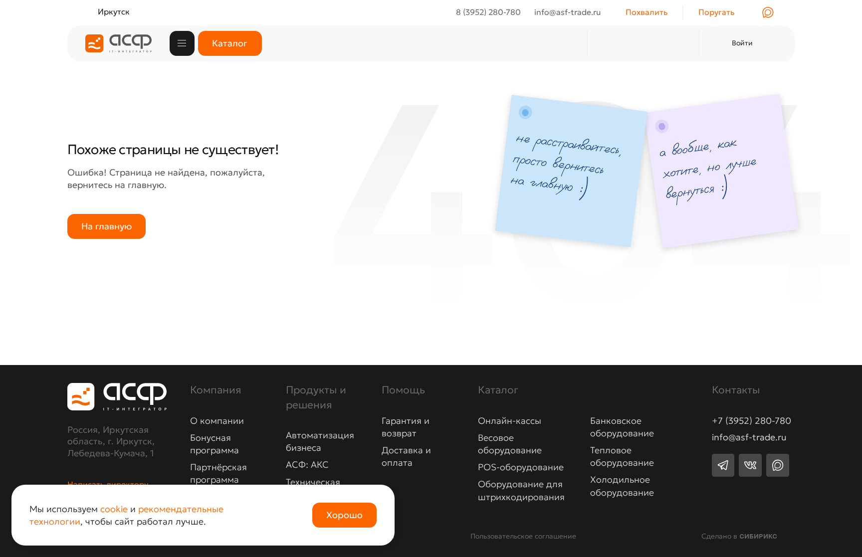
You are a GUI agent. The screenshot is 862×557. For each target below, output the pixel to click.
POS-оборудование (521, 467)
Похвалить (646, 12)
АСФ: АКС (307, 464)
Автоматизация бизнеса (320, 441)
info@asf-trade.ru (749, 437)
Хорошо (344, 515)
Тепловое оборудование (622, 456)
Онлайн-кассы (509, 420)
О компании (217, 420)
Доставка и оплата (406, 456)
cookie (114, 509)
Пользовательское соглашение (523, 536)
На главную (106, 226)
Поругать (716, 12)
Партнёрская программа (218, 473)
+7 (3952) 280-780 (751, 421)
